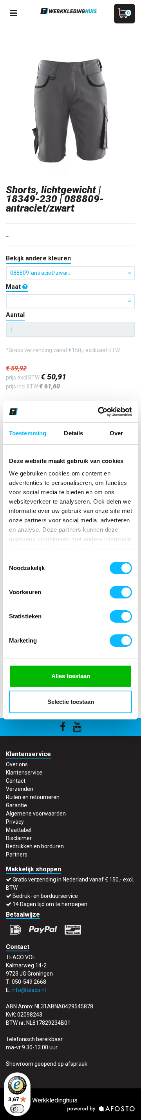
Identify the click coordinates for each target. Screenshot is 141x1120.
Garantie (16, 805)
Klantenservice (24, 772)
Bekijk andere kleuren (38, 258)
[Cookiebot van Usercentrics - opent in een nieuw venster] (99, 412)
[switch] (121, 592)
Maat (14, 286)
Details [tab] (73, 433)
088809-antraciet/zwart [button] (40, 273)
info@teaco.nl (28, 990)
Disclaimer (19, 838)
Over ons (17, 764)
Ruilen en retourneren (33, 797)
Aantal (15, 315)
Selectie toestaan (70, 701)
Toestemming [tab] (27, 433)
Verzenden (19, 789)
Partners (16, 854)
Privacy (15, 822)
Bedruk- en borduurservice (45, 896)
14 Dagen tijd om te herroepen (50, 904)
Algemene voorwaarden (36, 813)
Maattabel (18, 830)
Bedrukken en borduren (35, 846)
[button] (70, 301)
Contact (15, 781)
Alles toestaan (70, 676)
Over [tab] (116, 433)
